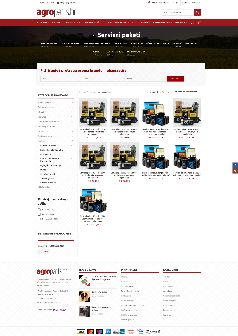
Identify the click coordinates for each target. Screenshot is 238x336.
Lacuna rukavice (99, 292)
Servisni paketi (48, 174)
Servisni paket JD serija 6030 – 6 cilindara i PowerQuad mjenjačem (186, 131)
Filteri (41, 112)
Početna (82, 92)
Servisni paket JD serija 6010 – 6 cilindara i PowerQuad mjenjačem (93, 175)
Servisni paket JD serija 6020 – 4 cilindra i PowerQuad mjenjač (187, 174)
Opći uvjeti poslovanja (130, 310)
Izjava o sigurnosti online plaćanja (135, 305)
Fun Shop (42, 116)
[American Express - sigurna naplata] (108, 331)
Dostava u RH (127, 286)
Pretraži (197, 12)
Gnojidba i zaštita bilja (48, 121)
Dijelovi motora (48, 145)
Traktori (92, 92)
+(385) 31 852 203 (48, 3)
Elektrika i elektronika (51, 149)
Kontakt (124, 281)
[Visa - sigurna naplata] (81, 331)
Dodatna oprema (46, 107)
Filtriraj (44, 251)
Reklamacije (126, 296)
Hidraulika (45, 154)
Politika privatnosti (129, 315)
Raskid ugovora (127, 319)
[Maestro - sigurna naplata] (99, 331)
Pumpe (44, 169)
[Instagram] (177, 3)
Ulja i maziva (44, 187)
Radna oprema (45, 136)
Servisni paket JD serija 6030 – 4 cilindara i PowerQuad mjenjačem (93, 131)
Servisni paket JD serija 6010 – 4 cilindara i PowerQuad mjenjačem (124, 175)
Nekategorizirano (46, 126)
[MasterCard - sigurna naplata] (90, 331)
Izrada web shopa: (45, 309)
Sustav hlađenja (48, 182)
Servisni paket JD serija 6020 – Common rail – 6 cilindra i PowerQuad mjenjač (155, 131)
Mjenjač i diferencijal (50, 165)
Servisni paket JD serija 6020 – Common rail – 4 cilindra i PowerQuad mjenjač (93, 218)
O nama (124, 277)
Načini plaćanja (127, 300)
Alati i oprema (44, 102)
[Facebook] (173, 3)
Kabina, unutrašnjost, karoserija (51, 159)
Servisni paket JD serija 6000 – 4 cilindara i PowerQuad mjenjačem (124, 131)
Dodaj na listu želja (105, 103)
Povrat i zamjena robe (130, 291)
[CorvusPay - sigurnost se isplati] (153, 331)
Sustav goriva (47, 178)
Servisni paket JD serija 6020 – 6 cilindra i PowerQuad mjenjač (156, 174)
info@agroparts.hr (67, 3)
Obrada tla (43, 131)
